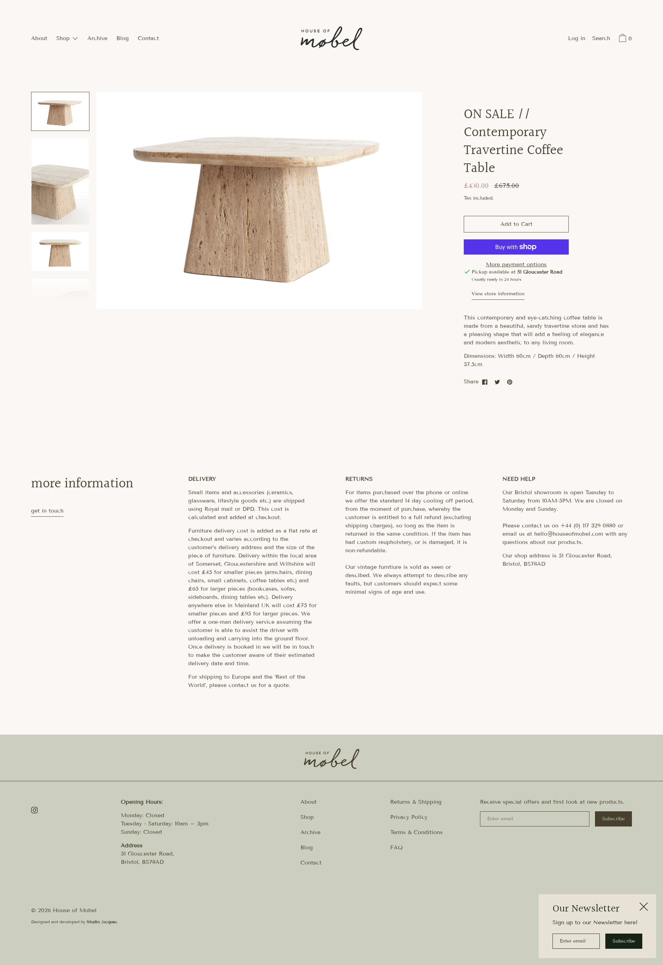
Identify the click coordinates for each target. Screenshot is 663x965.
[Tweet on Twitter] (497, 381)
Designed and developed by (74, 921)
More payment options (516, 264)
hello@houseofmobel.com (568, 534)
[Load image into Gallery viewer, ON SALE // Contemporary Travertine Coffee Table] (60, 111)
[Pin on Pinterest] (509, 381)
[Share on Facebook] (485, 381)
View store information (498, 294)
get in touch (47, 510)
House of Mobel (75, 910)
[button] (601, 39)
